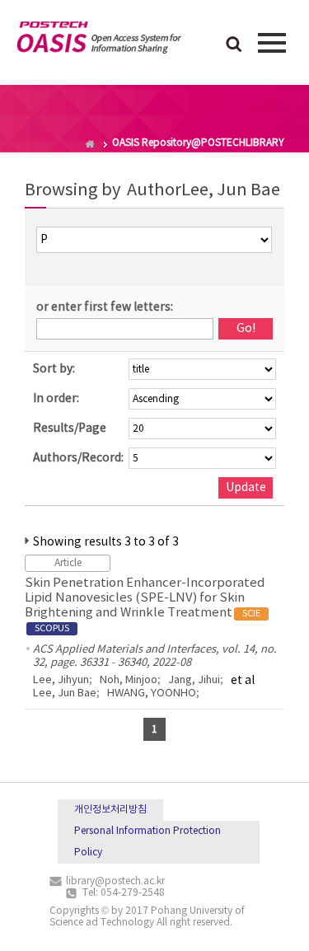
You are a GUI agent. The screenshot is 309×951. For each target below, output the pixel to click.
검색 (234, 45)
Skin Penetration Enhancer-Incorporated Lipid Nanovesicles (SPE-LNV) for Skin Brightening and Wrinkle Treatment (145, 605)
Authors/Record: (78, 458)
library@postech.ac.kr (115, 881)
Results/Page (69, 428)
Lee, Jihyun (61, 680)
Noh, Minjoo (128, 680)
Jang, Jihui (194, 680)
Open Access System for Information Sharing (98, 40)
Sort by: (54, 369)
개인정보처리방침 (110, 809)
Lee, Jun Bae (64, 693)
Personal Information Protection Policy (147, 842)
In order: (56, 398)
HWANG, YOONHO (151, 693)
